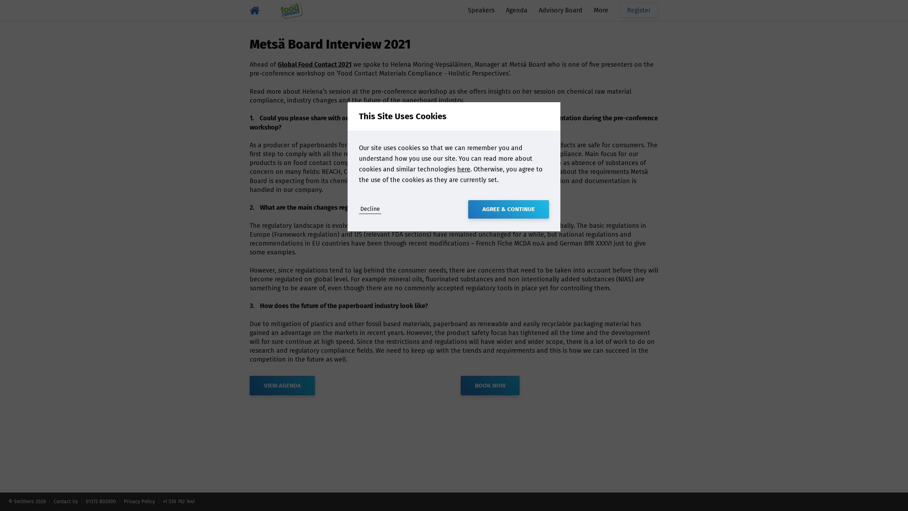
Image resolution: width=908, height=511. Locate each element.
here (463, 169)
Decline (370, 208)
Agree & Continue (508, 209)
